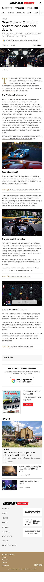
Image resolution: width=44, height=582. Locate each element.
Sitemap (4, 562)
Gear (29, 12)
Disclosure (5, 560)
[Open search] (41, 3)
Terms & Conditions (8, 554)
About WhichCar (9, 545)
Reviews (11, 12)
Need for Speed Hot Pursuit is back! (21, 347)
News (3, 12)
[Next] (41, 12)
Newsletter (7, 536)
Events (5, 523)
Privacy (4, 557)
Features (6, 532)
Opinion (5, 527)
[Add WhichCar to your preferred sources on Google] (22, 380)
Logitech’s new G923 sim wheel (20, 276)
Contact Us (5, 565)
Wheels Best (21, 12)
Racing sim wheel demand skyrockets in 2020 (25, 190)
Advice (5, 518)
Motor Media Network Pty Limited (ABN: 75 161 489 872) (22, 569)
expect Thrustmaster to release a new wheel (16, 338)
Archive (5, 541)
